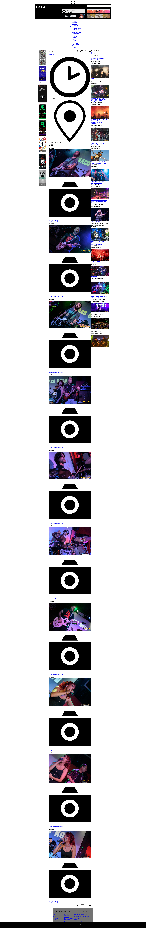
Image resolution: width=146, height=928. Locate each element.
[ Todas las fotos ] (95, 52)
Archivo (74, 24)
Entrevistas (76, 29)
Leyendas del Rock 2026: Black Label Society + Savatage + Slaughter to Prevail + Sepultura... (99, 121)
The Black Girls (95, 221)
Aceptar (106, 924)
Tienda (74, 47)
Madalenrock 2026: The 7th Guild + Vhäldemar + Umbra (98, 162)
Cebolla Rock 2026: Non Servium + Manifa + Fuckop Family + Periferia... (98, 243)
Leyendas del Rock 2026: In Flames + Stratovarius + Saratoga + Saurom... (98, 58)
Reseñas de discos (76, 28)
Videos (74, 37)
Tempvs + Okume (96, 261)
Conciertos (76, 44)
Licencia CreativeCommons (57, 921)
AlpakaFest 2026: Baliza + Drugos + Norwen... (98, 182)
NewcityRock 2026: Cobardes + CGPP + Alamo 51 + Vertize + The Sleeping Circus (99, 296)
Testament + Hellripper (97, 330)
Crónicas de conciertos (76, 26)
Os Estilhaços (94, 276)
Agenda (75, 39)
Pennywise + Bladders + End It (99, 313)
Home (74, 21)
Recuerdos (94, 78)
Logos (74, 40)
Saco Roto (51, 54)
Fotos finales (77, 36)
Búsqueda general (78, 916)
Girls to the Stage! (76, 32)
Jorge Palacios (53, 221)
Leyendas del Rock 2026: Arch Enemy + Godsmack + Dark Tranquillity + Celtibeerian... (99, 100)
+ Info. (96, 924)
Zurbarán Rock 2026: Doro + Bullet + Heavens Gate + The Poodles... (99, 201)
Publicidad (74, 22)
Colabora (74, 41)
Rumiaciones (76, 33)
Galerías (76, 35)
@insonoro (60, 221)
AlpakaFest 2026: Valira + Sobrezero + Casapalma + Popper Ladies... (98, 143)
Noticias (76, 25)
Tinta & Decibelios (76, 30)
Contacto (74, 46)
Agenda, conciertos (78, 914)
